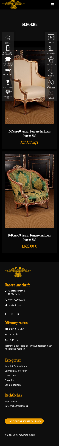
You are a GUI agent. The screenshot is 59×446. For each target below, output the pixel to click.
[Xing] (18, 314)
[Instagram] (12, 314)
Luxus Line (10, 375)
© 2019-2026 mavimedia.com (20, 434)
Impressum (11, 401)
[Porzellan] (7, 83)
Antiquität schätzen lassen (25, 421)
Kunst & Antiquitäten (16, 365)
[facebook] (5, 314)
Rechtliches (13, 395)
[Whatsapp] (51, 83)
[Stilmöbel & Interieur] (7, 61)
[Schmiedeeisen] (7, 94)
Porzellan (9, 380)
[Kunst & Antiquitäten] (7, 49)
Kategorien (13, 360)
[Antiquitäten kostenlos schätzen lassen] (51, 94)
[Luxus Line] (7, 72)
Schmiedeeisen (13, 384)
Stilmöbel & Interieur (16, 370)
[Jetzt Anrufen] (51, 72)
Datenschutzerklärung (16, 405)
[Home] (7, 38)
